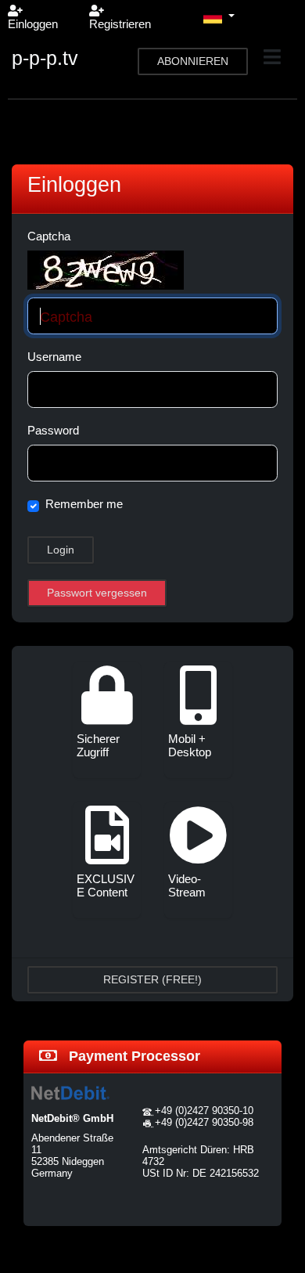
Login (60, 549)
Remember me (84, 503)
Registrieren (120, 24)
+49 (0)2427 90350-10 (204, 1110)
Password (53, 430)
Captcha (48, 236)
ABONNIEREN (192, 61)
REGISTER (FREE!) (152, 979)
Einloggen (33, 24)
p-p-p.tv (45, 58)
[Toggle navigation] (272, 57)
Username (54, 356)
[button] (219, 17)
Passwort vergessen (97, 592)
